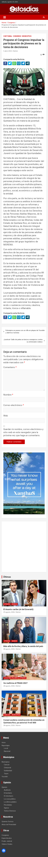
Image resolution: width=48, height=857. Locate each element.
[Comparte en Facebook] (5, 63)
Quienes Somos (7, 822)
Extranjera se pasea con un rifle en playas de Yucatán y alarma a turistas (25, 331)
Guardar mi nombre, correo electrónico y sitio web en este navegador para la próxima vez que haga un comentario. (23, 432)
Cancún (7, 715)
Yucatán (5, 777)
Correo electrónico (13, 405)
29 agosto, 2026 (9, 612)
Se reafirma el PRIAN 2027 (15, 683)
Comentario (10, 367)
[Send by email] (19, 63)
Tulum (6, 774)
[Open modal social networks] (28, 63)
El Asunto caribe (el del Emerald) (18, 609)
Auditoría (7, 790)
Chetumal (7, 36)
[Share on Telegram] (23, 63)
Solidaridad (8, 771)
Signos (14, 604)
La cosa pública (9, 799)
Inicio (4, 742)
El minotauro (8, 796)
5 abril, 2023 (7, 51)
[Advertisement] (24, 546)
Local (6, 748)
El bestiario (8, 793)
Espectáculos (7, 838)
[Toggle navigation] (4, 17)
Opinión (7, 604)
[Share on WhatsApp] (14, 63)
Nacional (7, 751)
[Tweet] (10, 63)
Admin (15, 51)
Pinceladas (8, 805)
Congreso (17, 36)
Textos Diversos (10, 811)
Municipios (26, 36)
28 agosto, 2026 (9, 649)
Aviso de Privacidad (9, 824)
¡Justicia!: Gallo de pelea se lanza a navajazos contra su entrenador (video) (23, 341)
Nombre (8, 394)
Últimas (7, 577)
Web (5, 415)
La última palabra (11, 678)
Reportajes (6, 745)
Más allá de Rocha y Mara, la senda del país (23, 646)
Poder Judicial (7, 841)
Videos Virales (7, 844)
